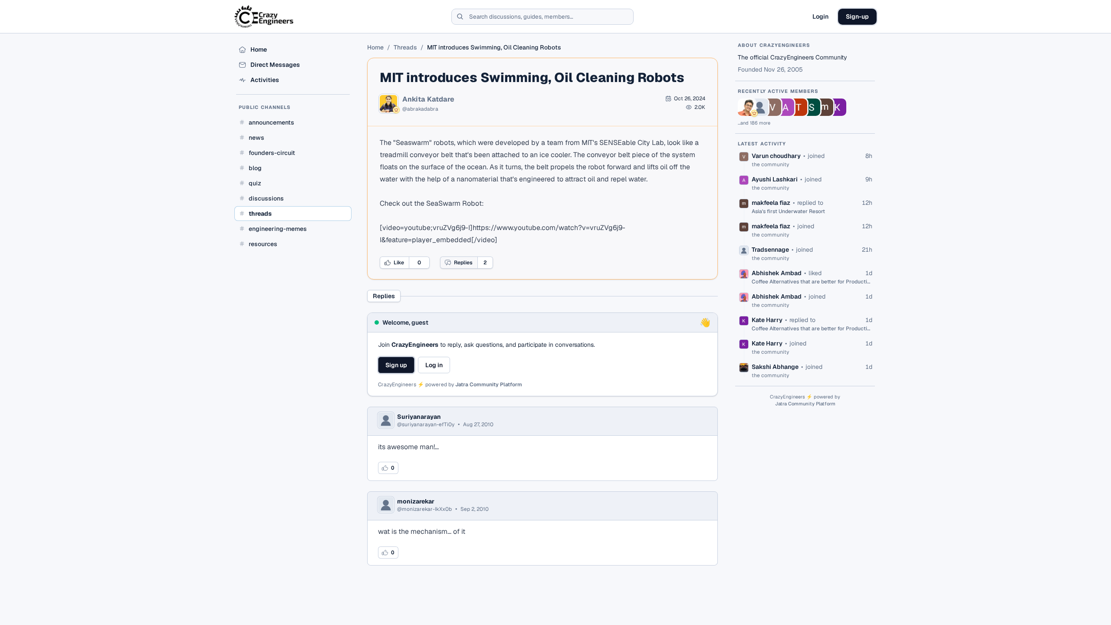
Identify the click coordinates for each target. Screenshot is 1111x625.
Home (375, 47)
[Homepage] (264, 16)
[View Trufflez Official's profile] (798, 107)
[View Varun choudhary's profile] (772, 107)
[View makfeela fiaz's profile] (824, 107)
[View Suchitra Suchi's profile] (811, 107)
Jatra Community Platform (488, 384)
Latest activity (762, 144)
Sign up (396, 365)
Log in (434, 365)
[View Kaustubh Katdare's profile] (746, 107)
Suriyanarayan (419, 417)
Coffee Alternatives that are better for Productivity (812, 281)
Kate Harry (767, 320)
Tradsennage (770, 249)
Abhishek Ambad (777, 273)
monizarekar (415, 501)
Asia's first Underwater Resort (788, 211)
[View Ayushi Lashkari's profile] (785, 107)
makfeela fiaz (771, 203)
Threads (405, 47)
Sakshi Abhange (775, 367)
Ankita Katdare (428, 99)
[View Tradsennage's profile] (759, 107)
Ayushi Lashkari (775, 179)
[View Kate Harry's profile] (837, 107)
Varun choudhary (776, 156)
